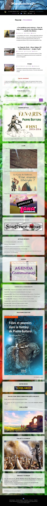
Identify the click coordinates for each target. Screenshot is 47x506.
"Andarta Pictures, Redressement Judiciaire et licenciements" (15, 193)
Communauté (32, 11)
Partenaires (26, 500)
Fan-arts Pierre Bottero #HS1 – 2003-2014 (13, 138)
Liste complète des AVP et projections (12, 402)
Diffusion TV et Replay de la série (11, 410)
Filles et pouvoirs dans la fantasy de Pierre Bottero (18, 315)
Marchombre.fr (12, 500)
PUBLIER (35, 500)
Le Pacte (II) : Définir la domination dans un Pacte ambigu (15, 248)
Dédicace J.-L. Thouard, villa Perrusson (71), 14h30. (23, 298)
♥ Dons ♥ (31, 500)
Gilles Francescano (16, 501)
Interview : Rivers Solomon (9, 244)
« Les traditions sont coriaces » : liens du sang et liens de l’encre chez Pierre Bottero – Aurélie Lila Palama (30, 29)
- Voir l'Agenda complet (38, 377)
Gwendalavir (36, 66)
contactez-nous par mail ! (37, 82)
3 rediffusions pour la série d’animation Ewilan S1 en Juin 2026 (16, 246)
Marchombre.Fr (23, 3)
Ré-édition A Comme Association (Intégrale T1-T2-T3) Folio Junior (26, 296)
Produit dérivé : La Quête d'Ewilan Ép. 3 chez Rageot (20, 291)
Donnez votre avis (8, 483)
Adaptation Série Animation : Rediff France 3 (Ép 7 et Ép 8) (23, 289)
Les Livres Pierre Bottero (13, 11)
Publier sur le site (23, 91)
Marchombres (24, 11)
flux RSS (28, 482)
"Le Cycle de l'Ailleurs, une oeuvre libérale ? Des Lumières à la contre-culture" (18, 171)
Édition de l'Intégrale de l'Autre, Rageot (20, 303)
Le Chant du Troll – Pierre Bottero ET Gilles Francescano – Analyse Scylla (29, 48)
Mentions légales (19, 500)
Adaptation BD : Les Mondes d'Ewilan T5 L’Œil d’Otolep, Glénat (24, 301)
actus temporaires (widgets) (14, 490)
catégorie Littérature (9, 479)
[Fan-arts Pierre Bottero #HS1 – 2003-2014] (23, 123)
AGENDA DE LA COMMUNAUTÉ (23, 287)
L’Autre (29, 64)
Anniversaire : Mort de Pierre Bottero (20, 305)
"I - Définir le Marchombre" (9, 148)
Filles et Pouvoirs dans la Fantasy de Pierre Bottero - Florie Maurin (26, 294)
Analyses (34, 33)
